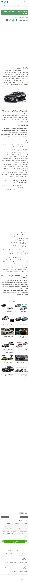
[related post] (21, 307)
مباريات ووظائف (18, 523)
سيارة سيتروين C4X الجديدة (8, 337)
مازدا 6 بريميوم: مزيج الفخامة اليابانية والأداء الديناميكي (8, 376)
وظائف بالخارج (6, 531)
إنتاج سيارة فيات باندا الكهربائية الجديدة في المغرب (22, 376)
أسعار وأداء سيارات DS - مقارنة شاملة (7, 363)
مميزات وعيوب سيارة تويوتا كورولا (21, 312)
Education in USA (6, 533)
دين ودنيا (6, 528)
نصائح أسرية (18, 528)
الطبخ (6, 526)
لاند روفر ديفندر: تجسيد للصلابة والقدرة (22, 363)
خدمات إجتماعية (23, 526)
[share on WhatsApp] (12, 20)
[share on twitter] (9, 20)
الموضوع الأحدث (24, 516)
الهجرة (10, 526)
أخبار (12, 523)
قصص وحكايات (23, 531)
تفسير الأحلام (20, 533)
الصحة (25, 523)
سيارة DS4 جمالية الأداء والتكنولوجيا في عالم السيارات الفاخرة (8, 351)
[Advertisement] (14, 40)
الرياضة (8, 523)
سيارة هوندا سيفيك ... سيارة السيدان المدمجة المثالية (8, 325)
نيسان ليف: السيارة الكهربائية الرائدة (22, 350)
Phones (13, 533)
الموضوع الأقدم (5, 516)
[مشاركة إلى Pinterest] (6, 20)
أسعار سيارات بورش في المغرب (7, 312)
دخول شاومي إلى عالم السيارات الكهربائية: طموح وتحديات (21, 338)
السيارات (21, 513)
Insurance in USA (14, 531)
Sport (25, 536)
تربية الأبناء (16, 526)
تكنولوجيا (25, 528)
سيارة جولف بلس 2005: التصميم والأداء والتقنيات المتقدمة (21, 325)
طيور (26, 533)
